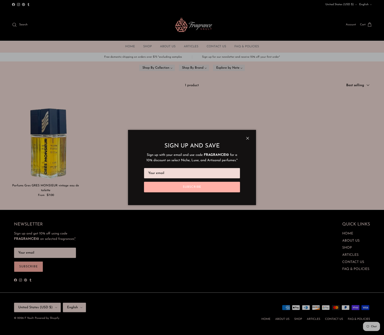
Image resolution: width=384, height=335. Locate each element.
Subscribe (192, 187)
